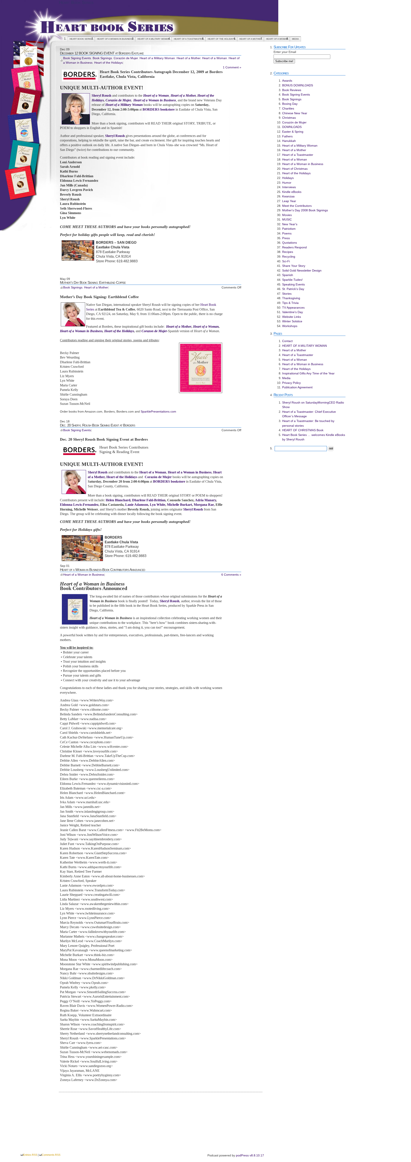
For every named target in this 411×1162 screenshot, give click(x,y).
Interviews (289, 187)
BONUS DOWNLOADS (297, 85)
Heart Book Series (76, 2)
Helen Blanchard (118, 500)
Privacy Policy (291, 382)
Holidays (288, 178)
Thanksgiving (291, 298)
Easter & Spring (292, 131)
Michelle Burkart (179, 504)
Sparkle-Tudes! (292, 279)
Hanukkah (289, 141)
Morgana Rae (204, 504)
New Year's (289, 224)
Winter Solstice (292, 321)
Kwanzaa (288, 196)
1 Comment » (232, 67)
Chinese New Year (294, 113)
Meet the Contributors (297, 205)
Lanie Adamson (136, 504)
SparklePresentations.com (158, 411)
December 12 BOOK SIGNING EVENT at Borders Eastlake (102, 53)
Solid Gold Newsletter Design (302, 270)
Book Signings (102, 58)
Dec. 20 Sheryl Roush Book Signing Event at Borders (97, 425)
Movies (287, 215)
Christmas (289, 117)
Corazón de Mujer (126, 58)
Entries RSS (30, 1154)
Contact (287, 341)
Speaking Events (293, 284)
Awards (287, 80)
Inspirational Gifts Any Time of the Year (308, 373)
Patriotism (289, 228)
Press (286, 238)
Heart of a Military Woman (157, 58)
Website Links (291, 316)
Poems (287, 233)
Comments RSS (51, 1154)
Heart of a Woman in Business (115, 39)
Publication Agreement (297, 387)
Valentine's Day (292, 312)
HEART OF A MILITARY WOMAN (153, 39)
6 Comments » (231, 574)
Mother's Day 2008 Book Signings (305, 210)
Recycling (288, 256)
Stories (287, 293)
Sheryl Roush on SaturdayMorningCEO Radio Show (313, 405)
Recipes (287, 252)
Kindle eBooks (291, 192)
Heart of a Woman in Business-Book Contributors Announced (102, 569)
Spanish (287, 275)
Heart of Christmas (295, 168)
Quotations (289, 242)
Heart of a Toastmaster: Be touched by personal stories (308, 423)
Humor (286, 182)
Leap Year (289, 201)
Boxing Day (290, 103)
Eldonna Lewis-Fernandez (79, 504)
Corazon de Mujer (154, 331)
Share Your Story (293, 265)
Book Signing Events (77, 58)
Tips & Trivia (290, 303)
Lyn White (157, 504)
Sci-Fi (286, 261)
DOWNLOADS (292, 127)
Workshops (289, 326)
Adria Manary (205, 500)
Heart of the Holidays (221, 39)
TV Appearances (293, 307)
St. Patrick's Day (293, 289)
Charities (288, 108)
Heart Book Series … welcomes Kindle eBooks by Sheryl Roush (313, 437)
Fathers (287, 136)
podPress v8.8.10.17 (250, 1155)
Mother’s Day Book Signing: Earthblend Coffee (93, 282)
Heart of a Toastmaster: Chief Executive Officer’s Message (309, 414)
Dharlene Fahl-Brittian (148, 500)
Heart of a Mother (250, 39)
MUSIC (287, 219)
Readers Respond (294, 247)
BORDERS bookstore (159, 109)
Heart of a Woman (277, 39)
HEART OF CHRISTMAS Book (302, 430)
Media (295, 39)
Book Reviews (291, 90)
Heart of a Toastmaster (188, 39)
